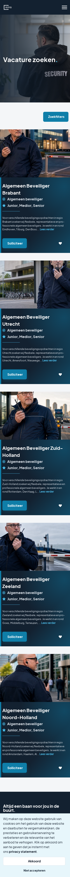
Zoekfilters (56, 117)
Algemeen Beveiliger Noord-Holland (26, 713)
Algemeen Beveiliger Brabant (26, 189)
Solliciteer (15, 243)
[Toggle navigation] (65, 7)
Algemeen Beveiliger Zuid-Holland (32, 451)
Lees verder (47, 229)
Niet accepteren (34, 870)
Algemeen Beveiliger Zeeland (26, 582)
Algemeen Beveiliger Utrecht (26, 320)
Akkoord (34, 861)
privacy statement (23, 851)
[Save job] (60, 243)
